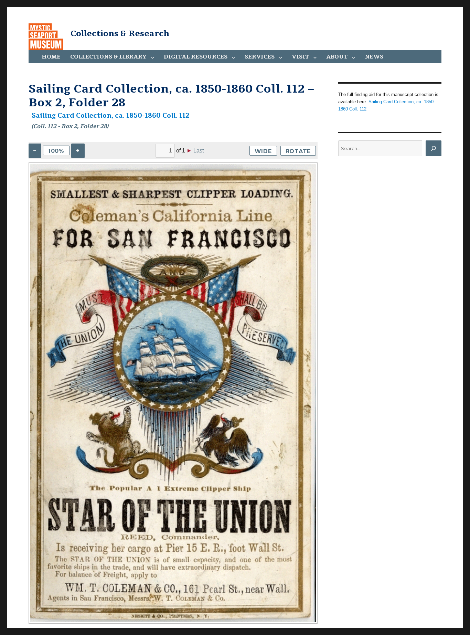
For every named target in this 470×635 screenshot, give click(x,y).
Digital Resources (195, 57)
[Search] (433, 148)
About (337, 57)
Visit (300, 57)
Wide (263, 151)
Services (260, 57)
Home (51, 57)
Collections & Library (108, 57)
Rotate (298, 151)
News (374, 57)
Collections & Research (120, 33)
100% (56, 151)
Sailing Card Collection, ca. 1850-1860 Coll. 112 (110, 115)
